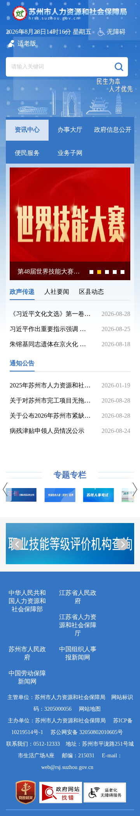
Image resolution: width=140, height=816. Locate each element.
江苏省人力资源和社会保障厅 (77, 625)
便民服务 (27, 153)
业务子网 (70, 153)
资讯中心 (27, 129)
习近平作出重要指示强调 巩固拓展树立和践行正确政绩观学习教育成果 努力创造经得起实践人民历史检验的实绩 (50, 329)
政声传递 (22, 291)
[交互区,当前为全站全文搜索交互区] (67, 63)
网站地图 (90, 709)
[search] (57, 67)
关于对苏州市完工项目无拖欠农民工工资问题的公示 (50, 400)
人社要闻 (56, 291)
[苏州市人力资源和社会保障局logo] (70, 13)
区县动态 (91, 291)
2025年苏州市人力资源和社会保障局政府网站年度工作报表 (50, 385)
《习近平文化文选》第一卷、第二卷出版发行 (50, 313)
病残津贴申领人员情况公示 (47, 430)
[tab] (27, 128)
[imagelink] (26, 792)
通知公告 (22, 363)
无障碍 (116, 31)
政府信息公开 (112, 129)
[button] (119, 67)
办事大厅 (70, 129)
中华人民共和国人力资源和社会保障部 (27, 600)
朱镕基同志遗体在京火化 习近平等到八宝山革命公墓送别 (50, 344)
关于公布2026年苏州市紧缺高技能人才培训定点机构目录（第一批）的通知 (50, 415)
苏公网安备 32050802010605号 (87, 732)
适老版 (27, 43)
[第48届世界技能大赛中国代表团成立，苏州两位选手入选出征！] (70, 278)
